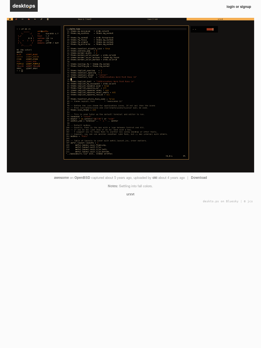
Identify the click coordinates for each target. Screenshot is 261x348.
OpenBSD (82, 177)
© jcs (248, 201)
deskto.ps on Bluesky (221, 201)
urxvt (130, 194)
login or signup (239, 6)
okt (154, 177)
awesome (61, 177)
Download (199, 177)
